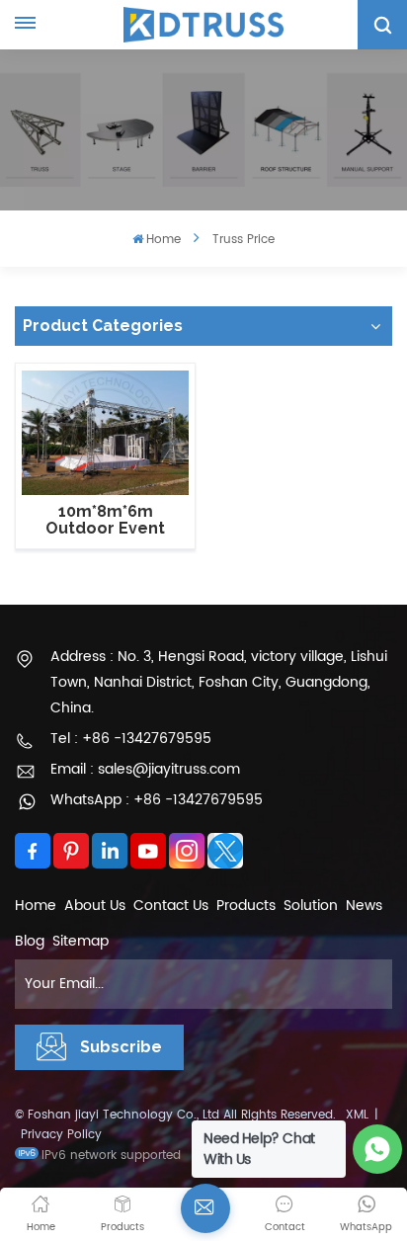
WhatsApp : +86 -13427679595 (156, 799)
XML (357, 1115)
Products (246, 905)
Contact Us (170, 905)
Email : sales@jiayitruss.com (145, 769)
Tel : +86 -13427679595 (130, 738)
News (364, 905)
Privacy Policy (61, 1134)
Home (163, 239)
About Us (94, 905)
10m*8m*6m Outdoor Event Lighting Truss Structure (105, 520)
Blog (29, 941)
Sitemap (80, 941)
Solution (311, 905)
